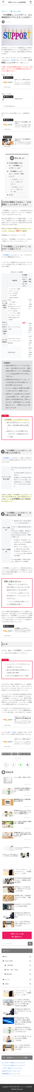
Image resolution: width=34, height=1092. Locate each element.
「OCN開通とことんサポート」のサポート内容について (16, 174)
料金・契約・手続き (25, 754)
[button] (28, 765)
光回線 (15, 754)
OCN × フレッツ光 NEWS (17, 2)
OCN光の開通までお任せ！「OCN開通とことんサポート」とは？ (15, 165)
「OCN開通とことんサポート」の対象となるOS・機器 (17, 189)
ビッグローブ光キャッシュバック (13, 1062)
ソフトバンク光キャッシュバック (13, 1065)
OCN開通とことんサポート (11, 255)
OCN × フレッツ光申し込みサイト (17, 935)
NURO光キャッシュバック (11, 1074)
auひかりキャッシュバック (11, 1071)
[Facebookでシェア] (13, 765)
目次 (16, 158)
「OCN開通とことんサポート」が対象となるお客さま (17, 182)
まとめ (11, 194)
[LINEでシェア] (20, 765)
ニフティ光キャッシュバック (12, 1068)
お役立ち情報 (7, 754)
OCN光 (13, 60)
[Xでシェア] (6, 765)
